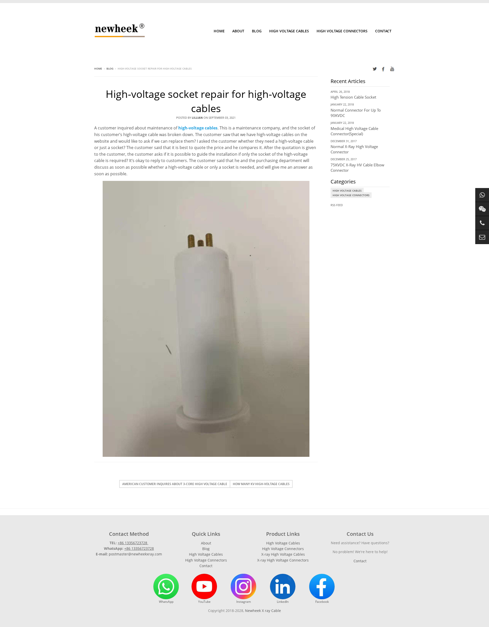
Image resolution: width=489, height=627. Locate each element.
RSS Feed (337, 205)
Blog (257, 31)
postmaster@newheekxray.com (135, 554)
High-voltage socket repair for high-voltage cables (206, 101)
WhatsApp (166, 601)
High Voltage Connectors (342, 31)
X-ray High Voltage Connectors (283, 560)
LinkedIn (283, 601)
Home (219, 31)
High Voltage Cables (289, 31)
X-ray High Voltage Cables (283, 554)
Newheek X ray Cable (263, 610)
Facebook (322, 601)
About (238, 31)
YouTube (204, 601)
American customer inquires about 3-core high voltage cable (174, 484)
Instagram (243, 601)
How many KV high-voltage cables (261, 484)
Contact (383, 31)
